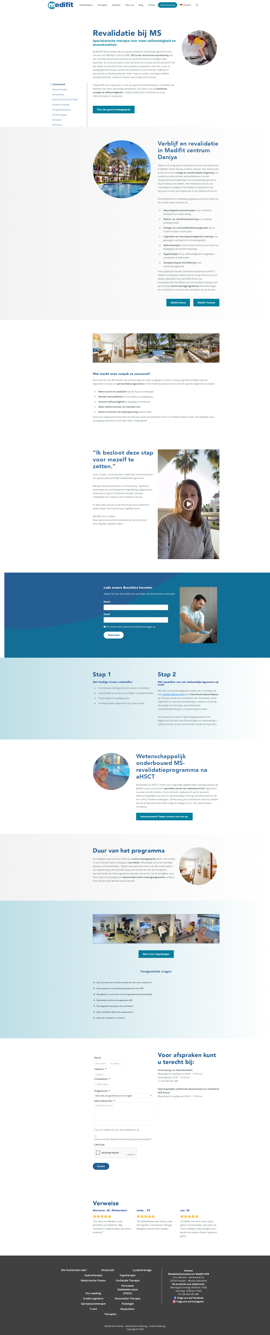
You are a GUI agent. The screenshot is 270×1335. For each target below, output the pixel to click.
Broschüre (58, 94)
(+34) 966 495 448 (189, 1294)
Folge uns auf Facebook (190, 1297)
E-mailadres (102, 1079)
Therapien (110, 1314)
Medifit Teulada (206, 302)
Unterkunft (58, 84)
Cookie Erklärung (157, 1326)
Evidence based (60, 104)
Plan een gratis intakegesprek (113, 109)
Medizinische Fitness (93, 1280)
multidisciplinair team (173, 694)
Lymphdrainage (142, 1270)
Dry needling (93, 1293)
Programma (102, 1090)
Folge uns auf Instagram (190, 1301)
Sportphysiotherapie (93, 1303)
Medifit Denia (178, 302)
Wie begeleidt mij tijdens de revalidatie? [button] (115, 1006)
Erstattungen (59, 114)
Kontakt (57, 119)
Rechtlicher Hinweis (114, 1326)
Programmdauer (61, 109)
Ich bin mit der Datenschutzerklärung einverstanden (122, 1139)
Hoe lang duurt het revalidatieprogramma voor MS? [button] (120, 988)
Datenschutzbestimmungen (137, 626)
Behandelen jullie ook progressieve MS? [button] (115, 1000)
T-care (93, 1309)
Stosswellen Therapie (127, 1298)
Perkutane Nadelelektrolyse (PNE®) (127, 1289)
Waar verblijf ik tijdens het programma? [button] (115, 1012)
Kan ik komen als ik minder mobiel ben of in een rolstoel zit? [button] (124, 982)
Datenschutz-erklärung (136, 1326)
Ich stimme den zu (131, 626)
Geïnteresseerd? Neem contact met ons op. (164, 816)
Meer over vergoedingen (156, 954)
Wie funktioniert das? (74, 1270)
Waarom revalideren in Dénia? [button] (111, 1018)
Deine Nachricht (104, 1100)
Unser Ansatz (59, 89)
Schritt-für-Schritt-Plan (65, 99)
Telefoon (100, 1069)
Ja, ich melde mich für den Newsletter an (118, 1129)
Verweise (57, 124)
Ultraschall (107, 1270)
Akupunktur (127, 1309)
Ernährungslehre (93, 1298)
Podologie (128, 1303)
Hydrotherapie (93, 1275)
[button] (197, 5)
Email (107, 614)
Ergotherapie (127, 1275)
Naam (108, 601)
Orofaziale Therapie (128, 1280)
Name (97, 1057)
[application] (188, 504)
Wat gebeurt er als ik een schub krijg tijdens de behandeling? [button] (124, 994)
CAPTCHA (99, 1144)
